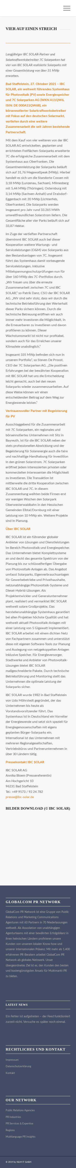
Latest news (17, 1004)
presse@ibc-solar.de (20, 797)
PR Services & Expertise (19, 1123)
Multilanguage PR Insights (20, 1137)
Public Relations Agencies (20, 1110)
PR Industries (13, 1117)
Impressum (12, 1060)
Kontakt (10, 1073)
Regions (10, 1130)
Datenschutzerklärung (18, 1066)
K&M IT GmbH (24, 1162)
